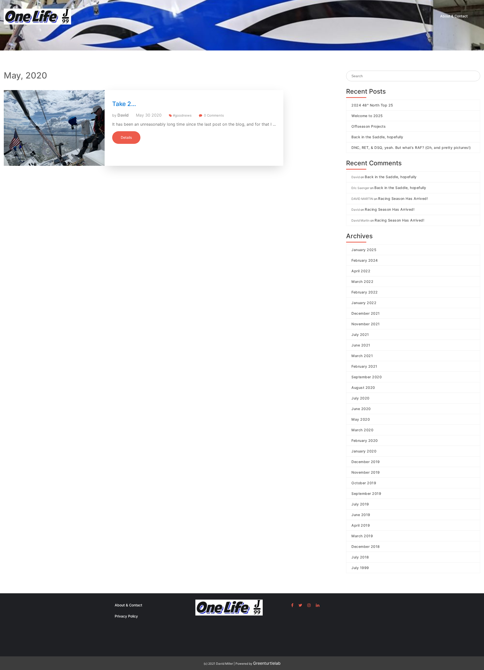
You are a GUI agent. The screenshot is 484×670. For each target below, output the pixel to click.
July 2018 (360, 557)
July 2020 (360, 398)
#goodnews (182, 115)
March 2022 (362, 281)
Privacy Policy (126, 616)
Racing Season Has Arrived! (403, 198)
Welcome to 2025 (367, 116)
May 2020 (360, 419)
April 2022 (360, 271)
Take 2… (124, 104)
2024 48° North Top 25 (372, 105)
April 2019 (360, 525)
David (123, 115)
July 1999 (360, 568)
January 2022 (363, 303)
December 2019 (365, 462)
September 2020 (366, 377)
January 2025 (363, 250)
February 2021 (364, 366)
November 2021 (365, 324)
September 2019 (366, 493)
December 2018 (365, 546)
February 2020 (364, 440)
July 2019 (360, 504)
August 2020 (363, 387)
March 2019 (362, 536)
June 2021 (360, 345)
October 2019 (363, 483)
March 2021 (362, 356)
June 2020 (361, 409)
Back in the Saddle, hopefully (377, 137)
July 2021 (360, 334)
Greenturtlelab (267, 663)
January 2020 (363, 451)
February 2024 (364, 260)
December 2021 (365, 313)
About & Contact (454, 16)
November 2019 (365, 472)
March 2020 (362, 430)
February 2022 (364, 292)
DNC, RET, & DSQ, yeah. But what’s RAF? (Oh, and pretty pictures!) (411, 147)
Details (126, 137)
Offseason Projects (368, 126)
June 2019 (360, 515)
